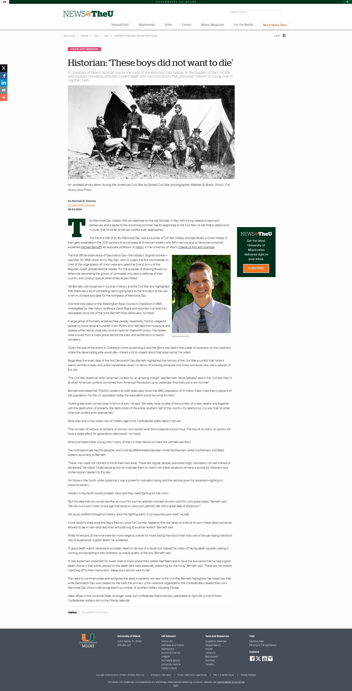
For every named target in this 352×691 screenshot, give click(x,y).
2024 (96, 36)
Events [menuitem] (186, 25)
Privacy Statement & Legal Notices (192, 675)
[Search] (285, 12)
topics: (72, 613)
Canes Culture (169, 668)
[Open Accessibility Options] (4, 2)
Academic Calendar (216, 641)
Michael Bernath (91, 247)
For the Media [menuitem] (243, 25)
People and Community (84, 49)
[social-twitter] (258, 658)
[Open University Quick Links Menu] (347, 2)
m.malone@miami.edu (82, 205)
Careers (209, 664)
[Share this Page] (281, 37)
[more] (3, 97)
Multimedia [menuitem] (147, 25)
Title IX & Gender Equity (223, 675)
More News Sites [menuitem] (275, 25)
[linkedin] (3, 82)
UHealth (165, 656)
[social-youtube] (264, 658)
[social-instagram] (270, 658)
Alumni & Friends (170, 653)
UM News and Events (172, 645)
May (106, 36)
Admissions (167, 649)
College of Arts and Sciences (196, 247)
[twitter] (3, 68)
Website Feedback (248, 675)
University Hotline (171, 664)
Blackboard (211, 656)
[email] (3, 90)
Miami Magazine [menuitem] (212, 25)
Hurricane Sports (170, 660)
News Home (69, 36)
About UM (166, 641)
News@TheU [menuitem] (120, 25)
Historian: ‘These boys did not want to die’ (135, 36)
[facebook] (3, 75)
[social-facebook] (252, 658)
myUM (208, 649)
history (139, 247)
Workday (210, 660)
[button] (344, 681)
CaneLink (210, 653)
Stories (84, 36)
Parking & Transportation (263, 645)
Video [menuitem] (168, 25)
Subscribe (256, 268)
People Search (213, 645)
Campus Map (256, 641)
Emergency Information (161, 675)
